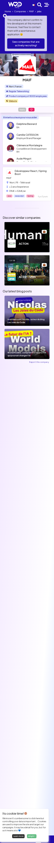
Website (13, 101)
